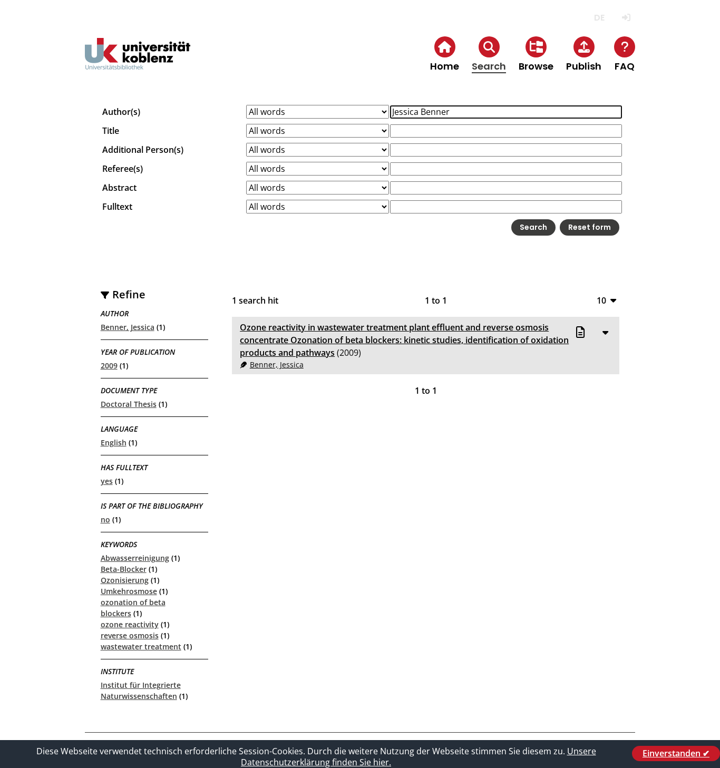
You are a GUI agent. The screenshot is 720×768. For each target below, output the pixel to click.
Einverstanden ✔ (676, 753)
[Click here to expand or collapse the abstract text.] (605, 332)
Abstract (119, 187)
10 (601, 300)
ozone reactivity (130, 624)
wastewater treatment (141, 646)
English (114, 443)
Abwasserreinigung (135, 558)
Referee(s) (122, 168)
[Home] (137, 62)
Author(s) (121, 112)
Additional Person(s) (142, 149)
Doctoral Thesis (129, 404)
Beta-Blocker (124, 569)
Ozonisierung (125, 580)
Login (626, 17)
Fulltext (117, 206)
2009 (109, 366)
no (105, 519)
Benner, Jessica (127, 327)
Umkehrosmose (129, 591)
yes (107, 481)
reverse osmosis (130, 635)
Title (110, 131)
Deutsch (599, 17)
